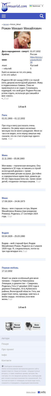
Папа (4, 115)
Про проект (8, 349)
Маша (5, 198)
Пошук (5, 344)
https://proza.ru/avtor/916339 (36, 60)
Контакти (6, 360)
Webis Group (31, 392)
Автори (6, 24)
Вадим (5, 233)
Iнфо (4, 355)
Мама (4, 155)
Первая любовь (10, 268)
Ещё (6, 98)
